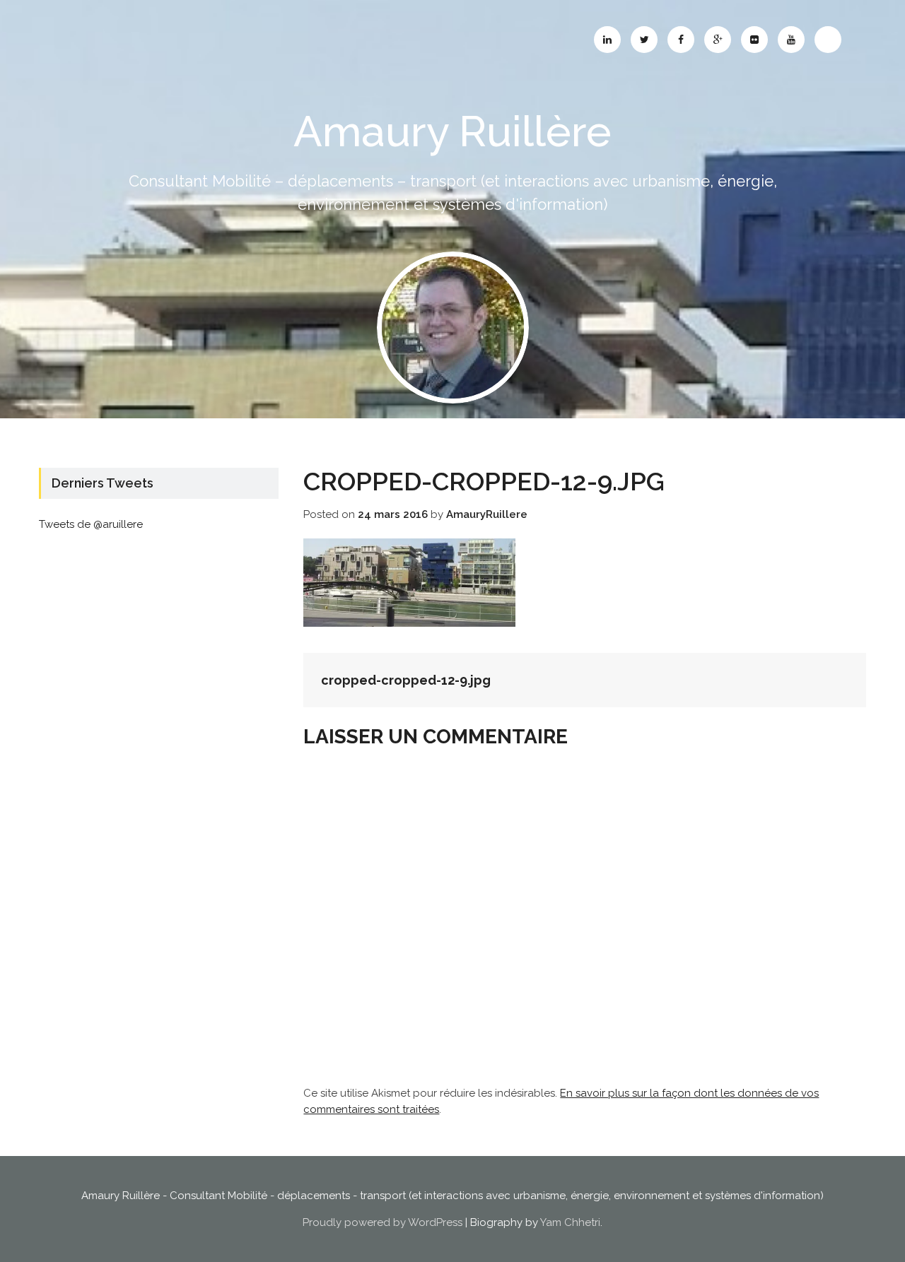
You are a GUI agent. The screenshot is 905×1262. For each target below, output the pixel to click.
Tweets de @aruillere (91, 524)
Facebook (680, 39)
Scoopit (827, 39)
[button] (453, 327)
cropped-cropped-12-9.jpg (406, 680)
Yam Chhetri (570, 1222)
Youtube (791, 39)
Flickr (754, 39)
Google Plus (717, 39)
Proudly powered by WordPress (382, 1222)
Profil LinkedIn (607, 39)
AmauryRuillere (486, 514)
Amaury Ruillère (452, 131)
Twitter (644, 39)
